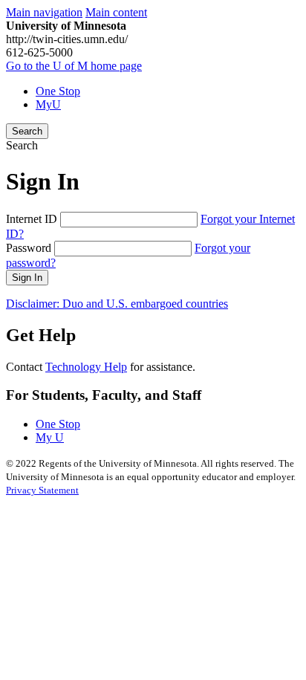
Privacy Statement (42, 490)
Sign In (27, 277)
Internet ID (31, 219)
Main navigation (44, 12)
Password (28, 248)
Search (27, 131)
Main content (116, 12)
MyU (48, 104)
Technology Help (86, 366)
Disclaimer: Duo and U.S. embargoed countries (117, 303)
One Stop (58, 91)
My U (50, 437)
